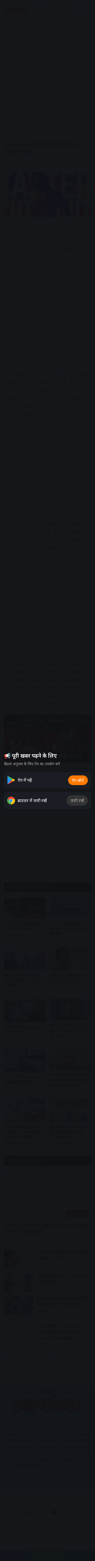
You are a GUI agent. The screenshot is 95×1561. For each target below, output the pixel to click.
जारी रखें (77, 800)
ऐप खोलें (78, 780)
